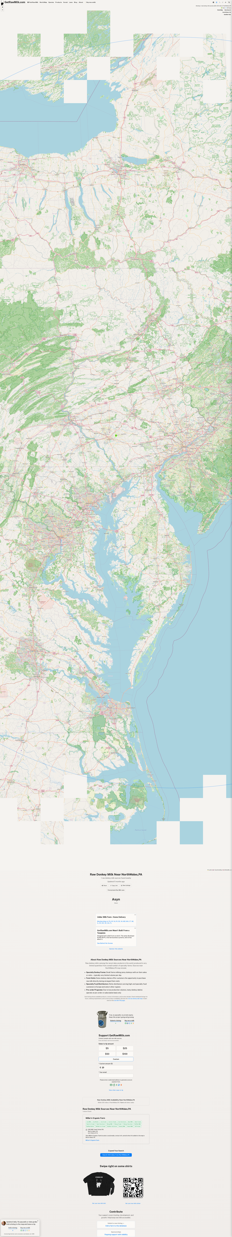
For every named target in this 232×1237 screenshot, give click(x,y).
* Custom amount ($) (106, 1064)
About (81, 2)
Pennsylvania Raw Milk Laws (116, 890)
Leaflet (210, 870)
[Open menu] (229, 2)
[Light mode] (225, 2)
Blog (75, 2)
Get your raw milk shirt (99, 1203)
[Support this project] (216, 2)
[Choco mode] (222, 2)
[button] (116, 436)
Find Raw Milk (33, 2)
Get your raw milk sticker (132, 1203)
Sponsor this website (116, 949)
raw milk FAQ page (119, 1000)
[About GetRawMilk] (4, 1223)
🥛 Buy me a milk (90, 2)
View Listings (126, 885)
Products (58, 2)
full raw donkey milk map (135, 998)
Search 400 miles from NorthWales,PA (116, 1155)
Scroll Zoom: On (227, 12)
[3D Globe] (213, 2)
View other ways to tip (116, 1090)
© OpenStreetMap (217, 870)
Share (105, 885)
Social (65, 2)
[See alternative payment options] (119, 1085)
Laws (71, 2)
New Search (228, 10)
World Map (43, 2)
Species (51, 2)
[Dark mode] (219, 2)
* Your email (103, 1072)
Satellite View (227, 14)
